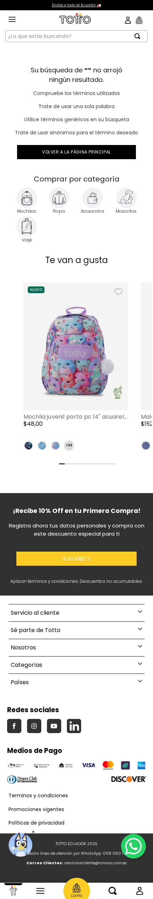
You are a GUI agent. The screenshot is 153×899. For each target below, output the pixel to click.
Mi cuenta (140, 891)
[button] (75, 369)
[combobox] (76, 36)
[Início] (13, 891)
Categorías (40, 891)
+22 (69, 445)
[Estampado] (28, 446)
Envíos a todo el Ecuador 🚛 (76, 5)
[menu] (12, 20)
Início (13, 891)
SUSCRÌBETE (77, 558)
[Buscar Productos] (139, 36)
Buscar (113, 891)
